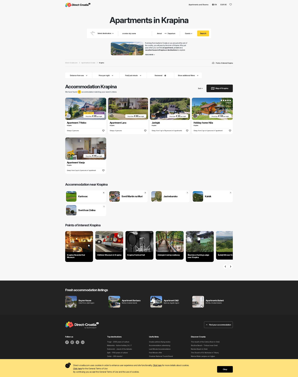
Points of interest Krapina (224, 63)
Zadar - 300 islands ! (115, 356)
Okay (225, 369)
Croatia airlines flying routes (159, 342)
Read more (149, 55)
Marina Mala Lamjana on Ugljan (203, 356)
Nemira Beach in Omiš (199, 349)
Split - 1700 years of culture (117, 353)
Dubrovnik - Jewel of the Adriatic (119, 349)
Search (203, 33)
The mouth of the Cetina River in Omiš (205, 342)
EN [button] (215, 4)
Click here (157, 365)
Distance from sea (77, 75)
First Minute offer (155, 353)
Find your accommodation (220, 325)
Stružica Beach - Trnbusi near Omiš (204, 345)
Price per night (104, 75)
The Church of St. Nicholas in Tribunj (205, 353)
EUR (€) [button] (223, 4)
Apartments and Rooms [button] (198, 4)
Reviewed (158, 75)
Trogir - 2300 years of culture (118, 342)
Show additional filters (186, 75)
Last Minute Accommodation (160, 349)
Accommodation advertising (159, 345)
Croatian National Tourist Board (161, 356)
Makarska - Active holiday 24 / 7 (119, 345)
